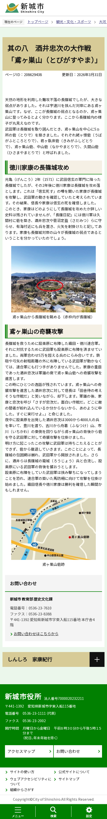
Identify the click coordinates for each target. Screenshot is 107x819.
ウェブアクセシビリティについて (30, 781)
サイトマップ (68, 778)
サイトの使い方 (22, 771)
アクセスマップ (21, 751)
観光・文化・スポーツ (73, 21)
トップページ (37, 21)
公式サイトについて (74, 771)
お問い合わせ (68, 751)
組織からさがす (22, 789)
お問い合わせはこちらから (36, 633)
